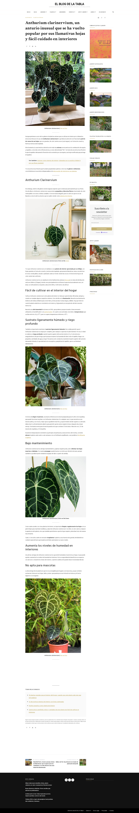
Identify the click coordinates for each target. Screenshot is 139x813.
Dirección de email (95, 222)
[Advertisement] (55, 672)
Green (67, 261)
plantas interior (38, 17)
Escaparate (102, 12)
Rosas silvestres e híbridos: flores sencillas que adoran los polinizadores (37, 789)
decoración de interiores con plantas (65, 171)
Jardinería (62, 12)
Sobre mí (88, 811)
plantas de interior (66, 196)
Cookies (111, 811)
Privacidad (104, 811)
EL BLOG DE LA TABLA (69, 4)
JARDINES (42, 12)
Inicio (28, 12)
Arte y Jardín (82, 12)
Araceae (67, 280)
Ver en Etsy (63, 128)
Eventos (71, 12)
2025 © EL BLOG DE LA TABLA (76, 811)
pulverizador (48, 312)
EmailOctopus (104, 232)
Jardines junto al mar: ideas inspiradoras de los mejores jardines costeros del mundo (37, 795)
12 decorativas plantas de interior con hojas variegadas (46, 702)
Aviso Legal (96, 811)
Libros (93, 12)
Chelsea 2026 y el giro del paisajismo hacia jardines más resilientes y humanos (39, 800)
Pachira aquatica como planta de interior (42, 706)
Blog (35, 12)
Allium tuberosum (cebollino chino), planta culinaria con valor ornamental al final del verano (38, 784)
